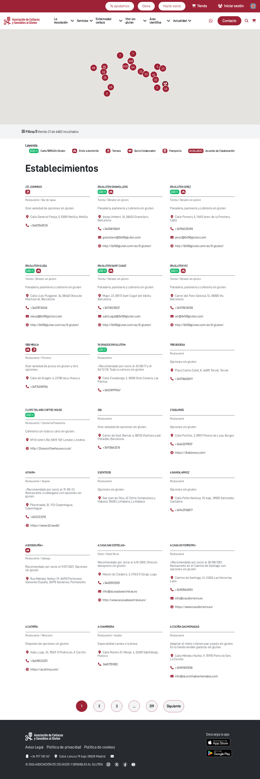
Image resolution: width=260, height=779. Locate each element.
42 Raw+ (30, 472)
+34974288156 (39, 386)
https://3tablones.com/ (190, 452)
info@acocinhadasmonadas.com (196, 676)
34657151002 (110, 664)
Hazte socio (172, 6)
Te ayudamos (119, 6)
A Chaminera (106, 626)
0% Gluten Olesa (36, 265)
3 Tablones (177, 410)
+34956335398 (184, 228)
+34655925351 (111, 583)
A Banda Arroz (179, 472)
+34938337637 (111, 307)
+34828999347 (111, 390)
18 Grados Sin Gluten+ (112, 344)
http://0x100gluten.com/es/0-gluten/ (127, 246)
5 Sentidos (104, 472)
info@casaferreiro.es (189, 598)
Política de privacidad (64, 747)
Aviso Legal (34, 747)
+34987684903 (184, 589)
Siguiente (174, 706)
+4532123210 (38, 517)
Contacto (229, 20)
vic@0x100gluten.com (189, 316)
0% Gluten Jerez (180, 187)
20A (100, 410)
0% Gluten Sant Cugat (112, 265)
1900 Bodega (177, 344)
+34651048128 (39, 225)
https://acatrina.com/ (44, 669)
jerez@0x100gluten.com (190, 237)
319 (151, 706)
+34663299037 (183, 444)
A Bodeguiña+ (34, 545)
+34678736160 (38, 307)
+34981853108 (184, 667)
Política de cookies (99, 747)
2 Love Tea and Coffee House (43, 410)
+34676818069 (111, 228)
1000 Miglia (32, 344)
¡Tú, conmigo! (33, 187)
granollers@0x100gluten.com (122, 237)
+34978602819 (184, 379)
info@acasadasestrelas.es (120, 591)
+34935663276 (111, 447)
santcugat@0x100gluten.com (121, 316)
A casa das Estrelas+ (111, 545)
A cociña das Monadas (184, 626)
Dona (146, 6)
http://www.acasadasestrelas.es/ (124, 600)
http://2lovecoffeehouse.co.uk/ (51, 448)
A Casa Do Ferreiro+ (183, 545)
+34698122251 (39, 661)
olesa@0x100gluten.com (46, 316)
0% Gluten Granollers (113, 187)
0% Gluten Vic (179, 265)
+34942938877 (184, 510)
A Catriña (31, 626)
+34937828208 (184, 307)
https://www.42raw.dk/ (45, 525)
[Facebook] (125, 764)
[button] (125, 66)
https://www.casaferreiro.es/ (194, 607)
